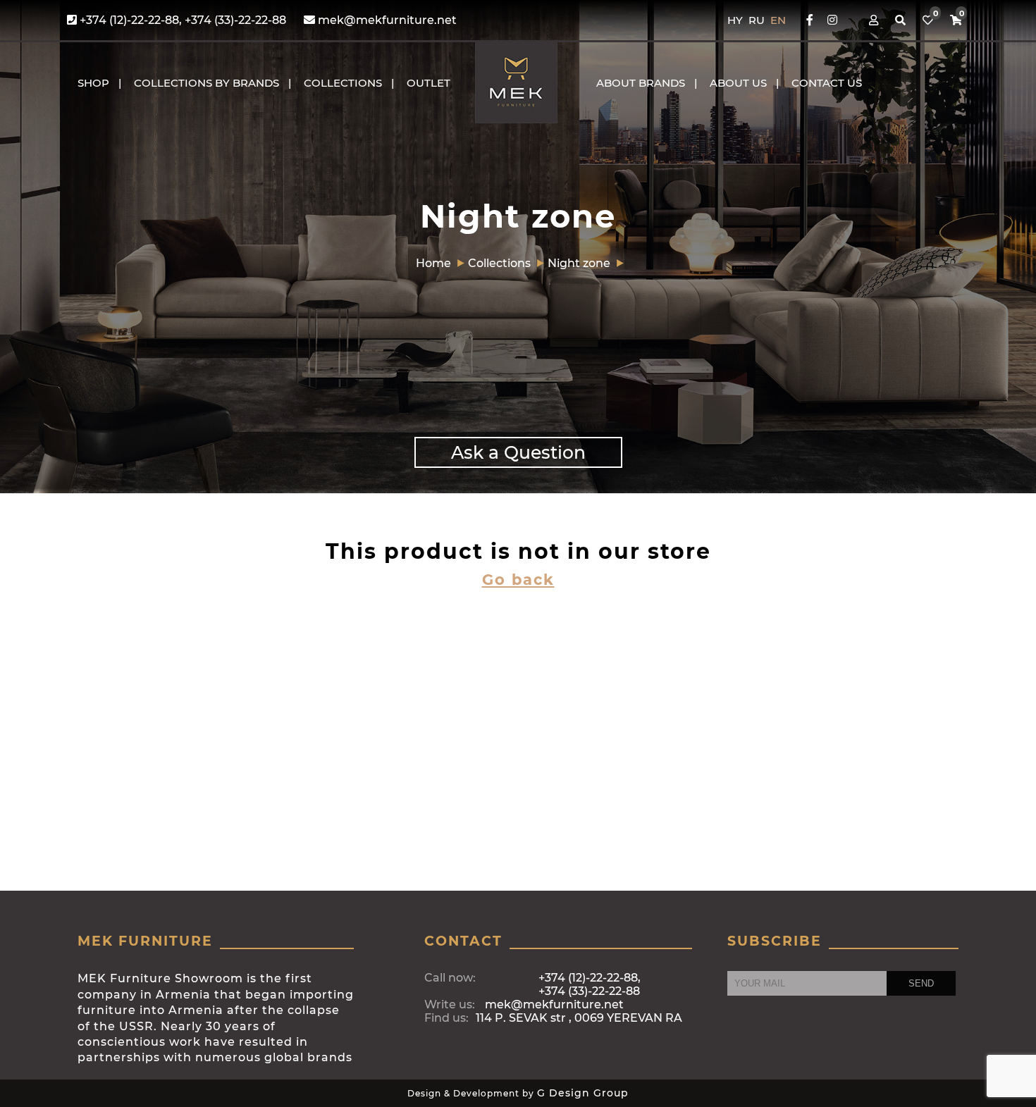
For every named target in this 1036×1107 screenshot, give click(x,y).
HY (736, 20)
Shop (93, 82)
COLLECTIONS (343, 82)
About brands (640, 82)
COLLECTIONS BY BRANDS (206, 82)
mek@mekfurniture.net (386, 20)
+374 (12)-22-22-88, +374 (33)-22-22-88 (181, 20)
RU (757, 20)
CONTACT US (826, 82)
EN (778, 20)
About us (738, 82)
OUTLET (428, 82)
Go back (518, 579)
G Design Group (583, 1093)
